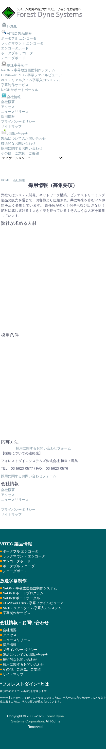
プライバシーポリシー (18, 121)
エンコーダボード (15, 48)
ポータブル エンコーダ (18, 38)
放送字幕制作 (17, 65)
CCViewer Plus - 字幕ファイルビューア (31, 75)
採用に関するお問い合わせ (21, 148)
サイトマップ (11, 126)
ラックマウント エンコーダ (22, 43)
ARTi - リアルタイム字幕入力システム (30, 80)
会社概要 (8, 102)
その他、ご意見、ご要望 (20, 153)
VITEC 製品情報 (19, 33)
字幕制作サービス (15, 85)
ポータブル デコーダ (17, 53)
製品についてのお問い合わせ (23, 138)
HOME (12, 26)
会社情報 (14, 97)
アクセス (8, 107)
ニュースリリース (15, 112)
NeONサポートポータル (19, 90)
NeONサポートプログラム (23, 593)
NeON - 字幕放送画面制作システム (28, 70)
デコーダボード (13, 58)
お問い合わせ (17, 133)
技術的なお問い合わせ (18, 143)
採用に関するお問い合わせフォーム (43, 448)
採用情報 (8, 117)
